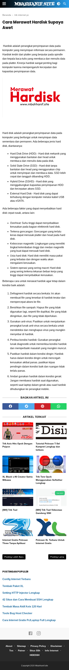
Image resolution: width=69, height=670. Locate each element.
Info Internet (51, 650)
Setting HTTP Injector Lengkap (21, 592)
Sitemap (21, 646)
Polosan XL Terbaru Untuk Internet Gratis (50, 541)
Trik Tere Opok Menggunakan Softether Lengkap (49, 479)
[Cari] (65, 4)
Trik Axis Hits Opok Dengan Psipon (17, 445)
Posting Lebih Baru (14, 557)
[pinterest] (42, 406)
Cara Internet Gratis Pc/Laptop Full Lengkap (29, 620)
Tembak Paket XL (13, 586)
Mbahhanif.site (34, 4)
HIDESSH (34, 655)
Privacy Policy (38, 646)
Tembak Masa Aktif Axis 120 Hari (22, 606)
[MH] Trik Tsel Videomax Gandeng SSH (49, 511)
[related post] (17, 431)
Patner (21, 650)
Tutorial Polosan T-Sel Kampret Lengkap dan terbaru (48, 446)
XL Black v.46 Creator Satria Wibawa (17, 478)
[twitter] (26, 406)
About (9, 646)
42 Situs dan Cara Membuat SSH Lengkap (27, 599)
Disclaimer (56, 646)
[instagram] (38, 634)
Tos (11, 650)
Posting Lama (57, 557)
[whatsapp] (59, 406)
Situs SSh (35, 650)
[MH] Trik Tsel (9, 510)
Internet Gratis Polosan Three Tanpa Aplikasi (15, 541)
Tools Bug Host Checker (17, 613)
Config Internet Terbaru (16, 579)
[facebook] (10, 406)
